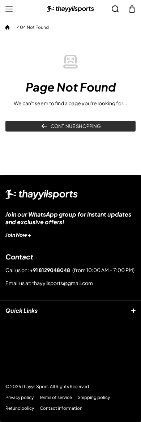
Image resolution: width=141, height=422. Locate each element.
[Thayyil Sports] (70, 9)
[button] (132, 9)
